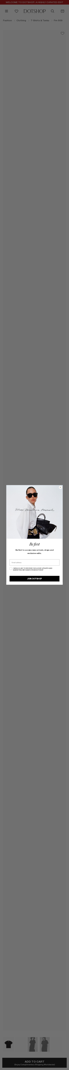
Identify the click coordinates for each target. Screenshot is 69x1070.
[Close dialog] (60, 487)
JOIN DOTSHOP (34, 579)
